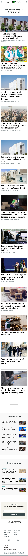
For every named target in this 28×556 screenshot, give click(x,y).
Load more (14, 405)
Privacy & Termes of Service (10, 549)
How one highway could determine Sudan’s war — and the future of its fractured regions (10, 480)
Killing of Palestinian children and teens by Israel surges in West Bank (9, 449)
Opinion (16, 528)
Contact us (6, 545)
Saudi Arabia (7, 530)
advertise (6, 547)
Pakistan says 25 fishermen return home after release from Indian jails (9, 442)
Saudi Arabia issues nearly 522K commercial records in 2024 (13, 159)
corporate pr (6, 543)
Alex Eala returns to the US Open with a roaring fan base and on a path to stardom (9, 436)
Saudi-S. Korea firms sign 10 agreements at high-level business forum (13, 276)
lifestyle (17, 530)
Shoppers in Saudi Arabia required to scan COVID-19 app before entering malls (13, 390)
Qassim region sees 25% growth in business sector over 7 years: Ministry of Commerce (12, 95)
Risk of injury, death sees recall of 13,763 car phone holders (12, 248)
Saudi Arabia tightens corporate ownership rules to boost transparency (13, 125)
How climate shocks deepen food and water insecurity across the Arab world (9, 471)
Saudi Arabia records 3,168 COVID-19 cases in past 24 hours (12, 361)
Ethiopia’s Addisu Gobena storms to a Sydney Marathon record (9, 423)
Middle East (4, 468)
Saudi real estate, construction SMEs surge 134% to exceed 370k (12, 35)
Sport (16, 532)
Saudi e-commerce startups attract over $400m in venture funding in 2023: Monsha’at (14, 214)
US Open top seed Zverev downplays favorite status (8, 428)
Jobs (15, 534)
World (3, 486)
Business (6, 536)
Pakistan (6, 528)
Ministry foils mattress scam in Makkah (13, 333)
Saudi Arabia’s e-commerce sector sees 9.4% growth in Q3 (13, 186)
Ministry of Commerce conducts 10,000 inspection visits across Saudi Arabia (13, 65)
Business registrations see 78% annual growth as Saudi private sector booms (13, 305)
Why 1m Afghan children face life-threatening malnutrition (10, 489)
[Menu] (1, 2)
